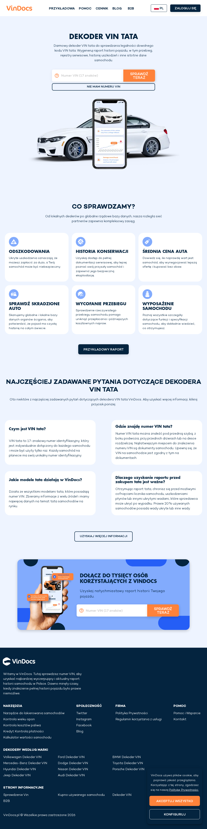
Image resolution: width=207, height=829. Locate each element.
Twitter (81, 713)
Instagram (84, 719)
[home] (19, 8)
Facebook (84, 726)
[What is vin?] (55, 75)
